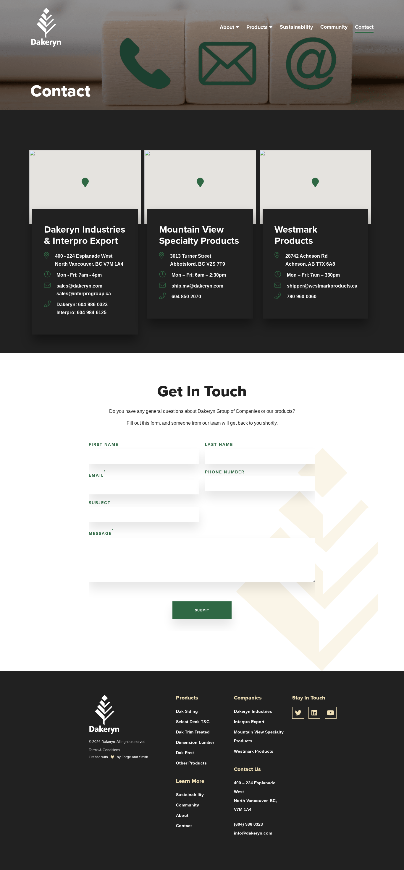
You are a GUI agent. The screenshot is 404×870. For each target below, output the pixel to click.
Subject (100, 502)
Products (257, 27)
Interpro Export (249, 721)
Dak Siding (187, 711)
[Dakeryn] (46, 44)
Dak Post (185, 752)
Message (101, 532)
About (227, 27)
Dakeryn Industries (253, 711)
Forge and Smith (135, 757)
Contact (364, 27)
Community (334, 27)
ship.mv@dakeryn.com (197, 286)
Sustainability (296, 27)
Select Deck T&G (193, 721)
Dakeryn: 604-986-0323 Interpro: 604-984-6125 (82, 308)
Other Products (191, 763)
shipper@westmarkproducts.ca (322, 286)
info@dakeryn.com (253, 833)
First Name (104, 444)
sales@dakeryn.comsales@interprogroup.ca (83, 290)
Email (97, 474)
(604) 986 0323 (248, 824)
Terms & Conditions (104, 750)
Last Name (219, 444)
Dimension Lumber (195, 742)
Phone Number (225, 472)
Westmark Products (253, 751)
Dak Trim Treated (193, 732)
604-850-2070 (186, 296)
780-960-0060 (301, 296)
